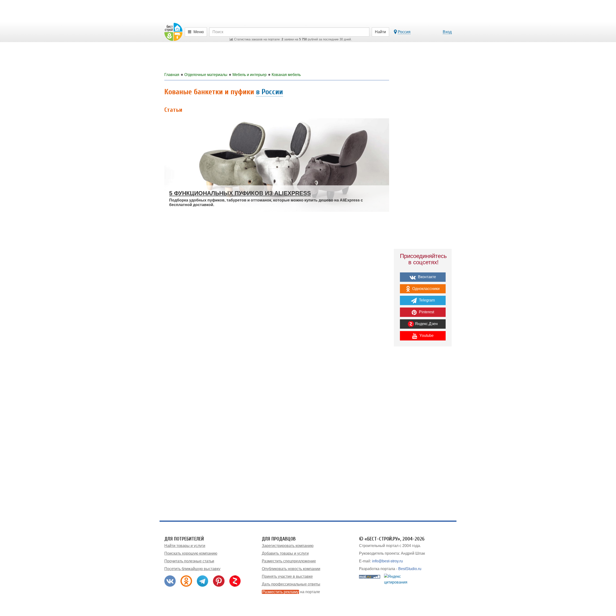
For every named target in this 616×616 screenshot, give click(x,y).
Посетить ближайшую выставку (192, 569)
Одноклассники (425, 289)
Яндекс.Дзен (426, 324)
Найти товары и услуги (184, 546)
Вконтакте (426, 277)
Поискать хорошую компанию (190, 553)
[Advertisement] (423, 434)
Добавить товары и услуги (285, 553)
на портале (291, 592)
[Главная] (173, 32)
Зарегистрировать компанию (288, 546)
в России (269, 91)
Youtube (426, 335)
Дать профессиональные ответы (291, 584)
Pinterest (426, 312)
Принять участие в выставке (287, 576)
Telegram (426, 300)
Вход (447, 32)
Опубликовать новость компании (291, 569)
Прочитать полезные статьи (189, 561)
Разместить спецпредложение (289, 561)
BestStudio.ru (409, 569)
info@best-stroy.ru (387, 561)
